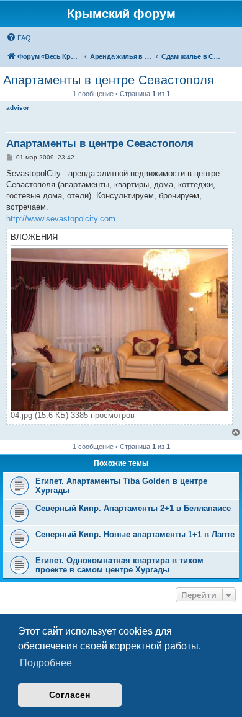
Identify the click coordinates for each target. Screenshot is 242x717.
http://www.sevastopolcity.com (60, 218)
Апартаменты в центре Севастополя (108, 80)
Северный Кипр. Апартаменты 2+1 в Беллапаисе (133, 508)
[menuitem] (18, 37)
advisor (17, 107)
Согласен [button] (69, 695)
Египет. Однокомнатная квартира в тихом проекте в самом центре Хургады (119, 565)
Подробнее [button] (46, 662)
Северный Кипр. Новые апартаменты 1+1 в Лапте (135, 534)
